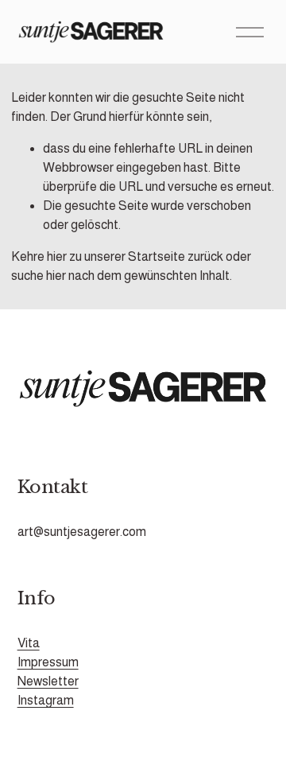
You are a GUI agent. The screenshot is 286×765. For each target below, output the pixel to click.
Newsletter (48, 681)
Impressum (48, 662)
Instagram (45, 700)
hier (57, 256)
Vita (28, 643)
